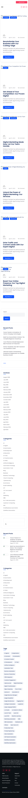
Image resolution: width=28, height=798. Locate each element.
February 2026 (7, 389)
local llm (16, 713)
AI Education (6, 453)
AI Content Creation (9, 659)
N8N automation (8, 722)
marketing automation (9, 719)
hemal (4, 37)
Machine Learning (16, 716)
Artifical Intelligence (8, 463)
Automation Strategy (9, 465)
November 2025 (7, 397)
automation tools (8, 668)
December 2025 (7, 394)
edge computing (8, 689)
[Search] (6, 524)
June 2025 (6, 404)
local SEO (6, 716)
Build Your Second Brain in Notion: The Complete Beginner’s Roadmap (13, 338)
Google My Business (9, 701)
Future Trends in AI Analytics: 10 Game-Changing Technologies (12, 333)
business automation (9, 671)
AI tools (17, 662)
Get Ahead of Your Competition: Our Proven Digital (14, 94)
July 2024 (5, 414)
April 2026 (5, 387)
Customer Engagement (9, 680)
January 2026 (6, 392)
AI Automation (7, 448)
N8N (4, 498)
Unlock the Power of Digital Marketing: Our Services (12, 194)
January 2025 (6, 412)
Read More (8, 57)
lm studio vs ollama (17, 710)
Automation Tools (8, 468)
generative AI (15, 692)
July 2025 (5, 402)
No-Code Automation (9, 500)
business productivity (9, 674)
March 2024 (6, 424)
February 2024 (7, 427)
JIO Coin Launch (7, 490)
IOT (4, 488)
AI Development (7, 450)
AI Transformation (8, 458)
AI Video (5, 460)
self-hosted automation (10, 737)
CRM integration (8, 677)
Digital (5, 67)
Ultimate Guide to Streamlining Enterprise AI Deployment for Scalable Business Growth (13, 353)
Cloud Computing (8, 478)
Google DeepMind (8, 698)
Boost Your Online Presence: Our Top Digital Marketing (14, 283)
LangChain (20, 704)
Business (5, 473)
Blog (4, 470)
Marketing (13, 17)
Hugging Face (20, 701)
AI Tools (5, 455)
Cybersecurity (7, 480)
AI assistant (7, 656)
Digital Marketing (18, 683)
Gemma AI (6, 692)
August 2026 (6, 377)
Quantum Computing (9, 503)
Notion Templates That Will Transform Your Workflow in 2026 (14, 347)
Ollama (6, 725)
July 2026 (5, 379)
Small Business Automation (10, 508)
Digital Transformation (9, 686)
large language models (10, 707)
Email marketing (7, 485)
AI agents (6, 653)
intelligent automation (9, 704)
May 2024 (5, 419)
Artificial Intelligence (9, 665)
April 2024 (5, 422)
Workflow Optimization (10, 743)
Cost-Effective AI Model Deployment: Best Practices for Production (13, 342)
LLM (4, 493)
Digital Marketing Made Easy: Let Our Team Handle (13, 144)
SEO (4, 505)
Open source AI (14, 725)
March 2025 (6, 407)
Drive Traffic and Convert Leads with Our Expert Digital (13, 244)
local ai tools (7, 713)
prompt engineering (9, 731)
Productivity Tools (8, 728)
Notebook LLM (18, 722)
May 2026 (5, 384)
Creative (6, 17)
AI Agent (5, 445)
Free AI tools (18, 689)
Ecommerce (6, 483)
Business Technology (9, 475)
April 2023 (5, 429)
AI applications (15, 653)
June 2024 (6, 417)
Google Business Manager (10, 695)
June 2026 (6, 382)
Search (5, 311)
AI (3, 443)
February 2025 (7, 409)
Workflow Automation (9, 510)
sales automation (8, 734)
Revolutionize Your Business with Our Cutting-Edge (11, 43)
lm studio (6, 710)
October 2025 (7, 399)
